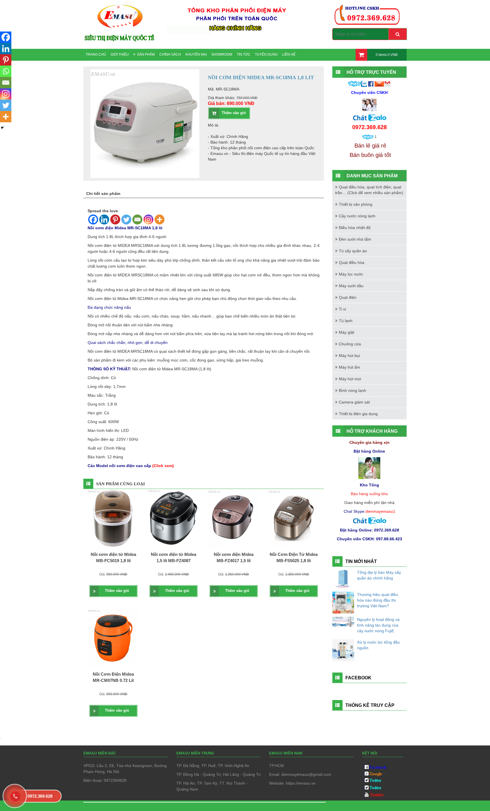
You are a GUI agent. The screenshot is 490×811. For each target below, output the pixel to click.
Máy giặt (346, 332)
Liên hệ (288, 54)
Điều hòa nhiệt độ (355, 227)
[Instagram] (148, 219)
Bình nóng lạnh (352, 390)
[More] (159, 219)
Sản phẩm (146, 54)
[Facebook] (93, 219)
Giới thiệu (120, 54)
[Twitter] (126, 219)
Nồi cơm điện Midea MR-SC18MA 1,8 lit (125, 228)
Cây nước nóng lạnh (357, 216)
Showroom (221, 54)
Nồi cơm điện (99, 245)
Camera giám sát (354, 402)
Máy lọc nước (351, 274)
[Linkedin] (104, 219)
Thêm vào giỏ (234, 113)
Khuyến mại (196, 54)
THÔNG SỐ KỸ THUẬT (109, 369)
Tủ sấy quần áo (353, 251)
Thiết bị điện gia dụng (358, 413)
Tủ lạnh (345, 320)
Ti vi (342, 309)
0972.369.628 (40, 796)
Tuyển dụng (266, 54)
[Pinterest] (115, 219)
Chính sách (170, 54)
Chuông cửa (350, 344)
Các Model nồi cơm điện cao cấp (131, 465)
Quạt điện (347, 297)
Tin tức (243, 54)
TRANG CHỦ (96, 54)
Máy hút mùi (350, 379)
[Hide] (2, 127)
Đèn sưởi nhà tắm (355, 239)
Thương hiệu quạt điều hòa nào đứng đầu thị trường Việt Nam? (377, 600)
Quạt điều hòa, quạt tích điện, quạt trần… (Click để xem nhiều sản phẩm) (369, 190)
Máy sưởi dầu (351, 285)
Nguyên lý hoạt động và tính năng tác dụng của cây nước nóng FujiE (378, 625)
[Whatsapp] (5, 71)
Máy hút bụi (349, 355)
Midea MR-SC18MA (135, 298)
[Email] (137, 219)
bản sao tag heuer (103, 806)
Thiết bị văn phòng (355, 204)
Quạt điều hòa (351, 262)
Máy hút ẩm (349, 367)
